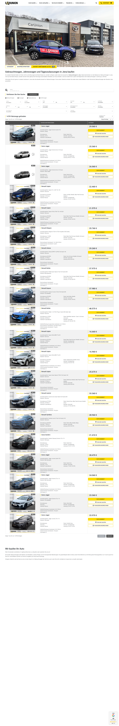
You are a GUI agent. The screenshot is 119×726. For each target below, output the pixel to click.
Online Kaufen (101, 133)
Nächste (109, 536)
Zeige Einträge (104, 119)
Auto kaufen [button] (32, 3)
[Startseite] (11, 3)
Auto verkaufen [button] (43, 3)
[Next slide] (33, 134)
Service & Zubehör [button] (57, 3)
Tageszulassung (32, 98)
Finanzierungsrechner (101, 136)
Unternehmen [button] (80, 3)
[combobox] (13, 102)
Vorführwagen (43, 98)
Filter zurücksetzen (33, 94)
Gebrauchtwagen (10, 98)
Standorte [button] (69, 3)
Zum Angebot (101, 130)
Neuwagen (21, 98)
